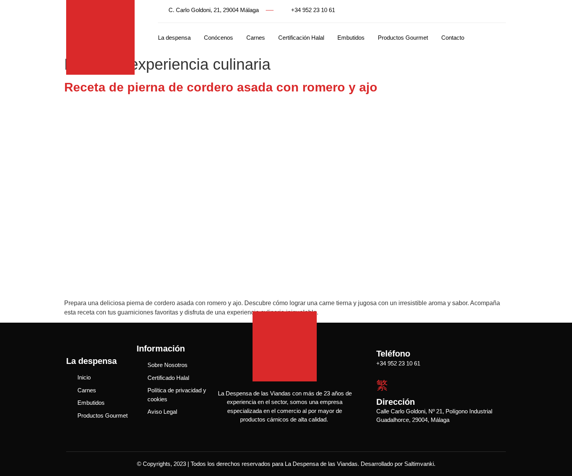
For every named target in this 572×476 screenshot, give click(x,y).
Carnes (255, 37)
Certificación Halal (301, 37)
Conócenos (218, 37)
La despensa (174, 37)
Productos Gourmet (403, 37)
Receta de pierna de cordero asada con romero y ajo (220, 87)
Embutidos (351, 37)
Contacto (452, 37)
